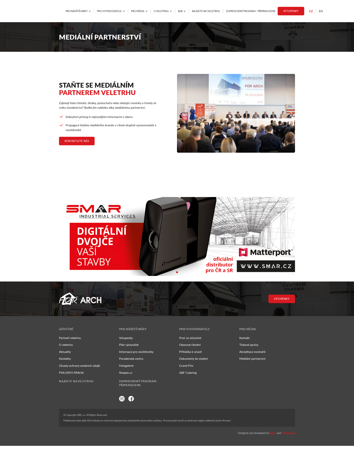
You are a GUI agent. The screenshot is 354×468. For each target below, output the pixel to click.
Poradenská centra (131, 358)
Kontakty (65, 358)
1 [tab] (176, 274)
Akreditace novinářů (252, 352)
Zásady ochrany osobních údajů (79, 365)
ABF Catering (188, 372)
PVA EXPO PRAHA (71, 372)
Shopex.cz (125, 372)
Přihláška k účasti (190, 352)
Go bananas (288, 433)
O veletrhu (66, 345)
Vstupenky (291, 11)
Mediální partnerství (252, 358)
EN (321, 11)
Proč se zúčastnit (190, 338)
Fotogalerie (126, 365)
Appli (273, 433)
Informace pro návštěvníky (136, 352)
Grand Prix (186, 365)
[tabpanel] (177, 236)
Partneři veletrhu (70, 338)
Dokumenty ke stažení (193, 358)
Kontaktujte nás (77, 141)
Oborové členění (190, 345)
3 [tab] (182, 274)
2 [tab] (179, 274)
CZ (311, 11)
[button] (78, 11)
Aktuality (65, 352)
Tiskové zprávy (248, 345)
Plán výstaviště (128, 345)
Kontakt (244, 338)
